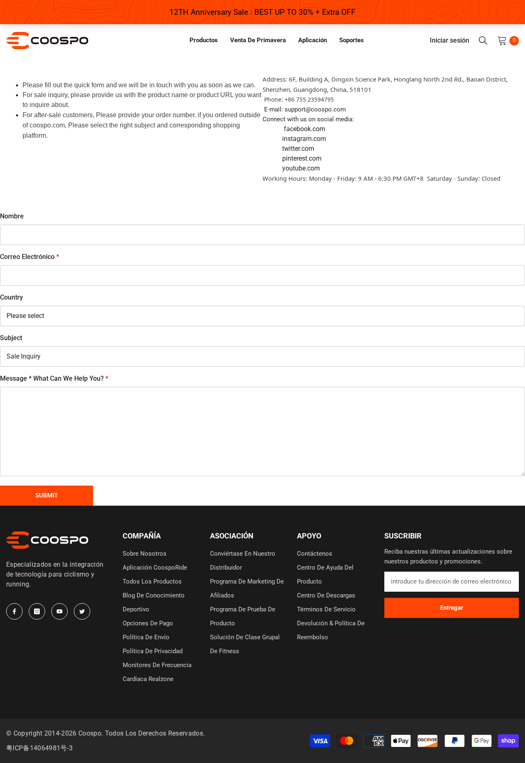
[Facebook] (14, 611)
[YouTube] (59, 611)
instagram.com (304, 139)
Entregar (451, 607)
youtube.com (301, 168)
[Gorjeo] (82, 611)
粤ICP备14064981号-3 (39, 748)
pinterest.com (302, 158)
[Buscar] (483, 40)
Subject (11, 338)
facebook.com (304, 129)
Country (11, 297)
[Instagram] (37, 611)
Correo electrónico (29, 257)
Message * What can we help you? (54, 378)
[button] (46, 496)
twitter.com (298, 148)
